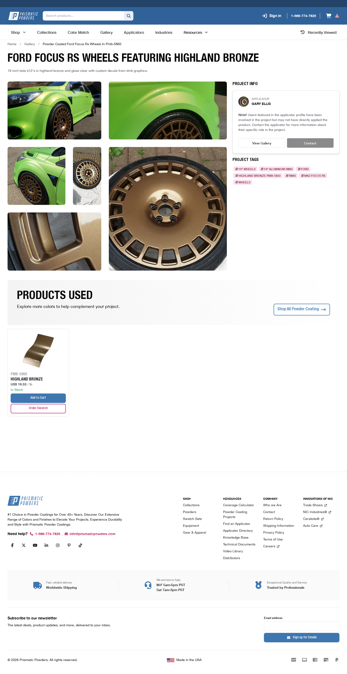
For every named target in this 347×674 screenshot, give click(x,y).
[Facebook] (12, 545)
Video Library (233, 551)
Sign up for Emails (305, 637)
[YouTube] (35, 545)
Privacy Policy (273, 532)
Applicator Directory (238, 530)
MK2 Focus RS (315, 175)
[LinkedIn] (46, 545)
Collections (191, 505)
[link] (82, 44)
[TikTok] (80, 545)
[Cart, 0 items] (333, 16)
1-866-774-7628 (47, 533)
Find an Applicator (236, 524)
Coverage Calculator (238, 505)
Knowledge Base (236, 537)
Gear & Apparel (194, 532)
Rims (292, 175)
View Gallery (261, 143)
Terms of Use (273, 539)
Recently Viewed (322, 32)
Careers (269, 546)
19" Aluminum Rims (278, 169)
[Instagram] (57, 545)
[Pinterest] (69, 545)
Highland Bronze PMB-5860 (259, 175)
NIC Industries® (315, 512)
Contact (310, 143)
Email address (273, 618)
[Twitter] (23, 545)
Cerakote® (311, 519)
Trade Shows (313, 505)
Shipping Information (278, 525)
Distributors (231, 558)
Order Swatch (38, 408)
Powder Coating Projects (235, 515)
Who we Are (272, 505)
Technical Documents (239, 544)
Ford (305, 169)
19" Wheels (247, 169)
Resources (193, 32)
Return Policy (273, 519)
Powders (189, 512)
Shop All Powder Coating (298, 309)
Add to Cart (38, 398)
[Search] (128, 16)
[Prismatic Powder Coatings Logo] (23, 16)
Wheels (244, 182)
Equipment (191, 525)
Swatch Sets (192, 519)
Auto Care (310, 525)
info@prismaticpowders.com (92, 533)
